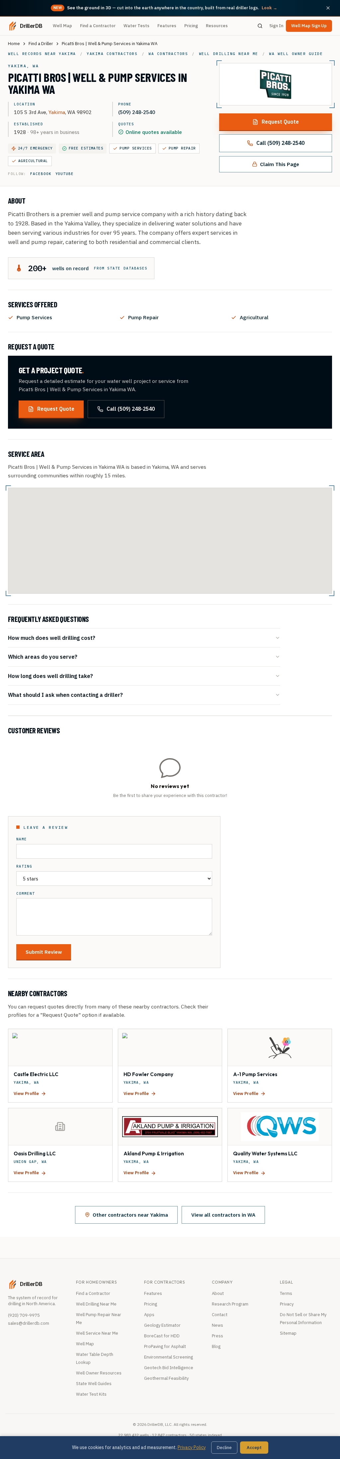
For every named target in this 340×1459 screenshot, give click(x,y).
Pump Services (136, 148)
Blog (216, 1346)
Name (21, 839)
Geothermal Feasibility (166, 1378)
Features (166, 26)
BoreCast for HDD (162, 1336)
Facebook (40, 173)
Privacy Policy (192, 1447)
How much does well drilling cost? (51, 637)
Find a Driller (41, 43)
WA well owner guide (296, 53)
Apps (149, 1314)
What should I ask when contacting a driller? (65, 694)
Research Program (230, 1304)
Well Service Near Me (97, 1333)
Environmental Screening (168, 1357)
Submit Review (44, 951)
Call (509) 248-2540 (280, 143)
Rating (24, 866)
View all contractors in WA (223, 1214)
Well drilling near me (228, 53)
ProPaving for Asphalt (165, 1346)
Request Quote (280, 121)
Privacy (287, 1304)
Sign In (276, 26)
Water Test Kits (91, 1394)
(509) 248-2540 (136, 112)
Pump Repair (182, 148)
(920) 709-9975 (24, 1315)
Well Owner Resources (99, 1373)
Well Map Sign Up (309, 26)
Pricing (191, 26)
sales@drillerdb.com (28, 1323)
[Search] (260, 25)
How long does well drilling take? (50, 675)
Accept (254, 1447)
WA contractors (168, 53)
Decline (224, 1447)
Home (14, 43)
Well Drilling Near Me (96, 1304)
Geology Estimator (162, 1325)
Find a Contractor (98, 26)
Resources (217, 26)
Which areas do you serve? (42, 656)
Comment (25, 893)
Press (217, 1336)
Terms (286, 1293)
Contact (219, 1314)
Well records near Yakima (42, 53)
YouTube (64, 173)
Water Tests (136, 26)
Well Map (62, 26)
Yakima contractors (112, 53)
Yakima (56, 112)
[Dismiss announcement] (328, 8)
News (217, 1325)
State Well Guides (94, 1383)
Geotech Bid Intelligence (168, 1367)
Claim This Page (279, 164)
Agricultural (33, 160)
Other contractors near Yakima (130, 1214)
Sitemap (288, 1333)
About (218, 1293)
